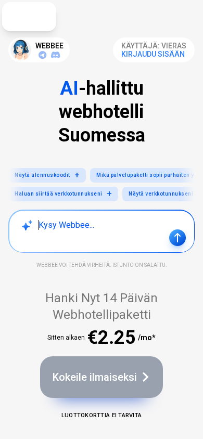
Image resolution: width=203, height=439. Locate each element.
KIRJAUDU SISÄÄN (153, 54)
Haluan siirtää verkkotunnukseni (63, 194)
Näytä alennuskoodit (47, 175)
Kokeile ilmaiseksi (95, 377)
